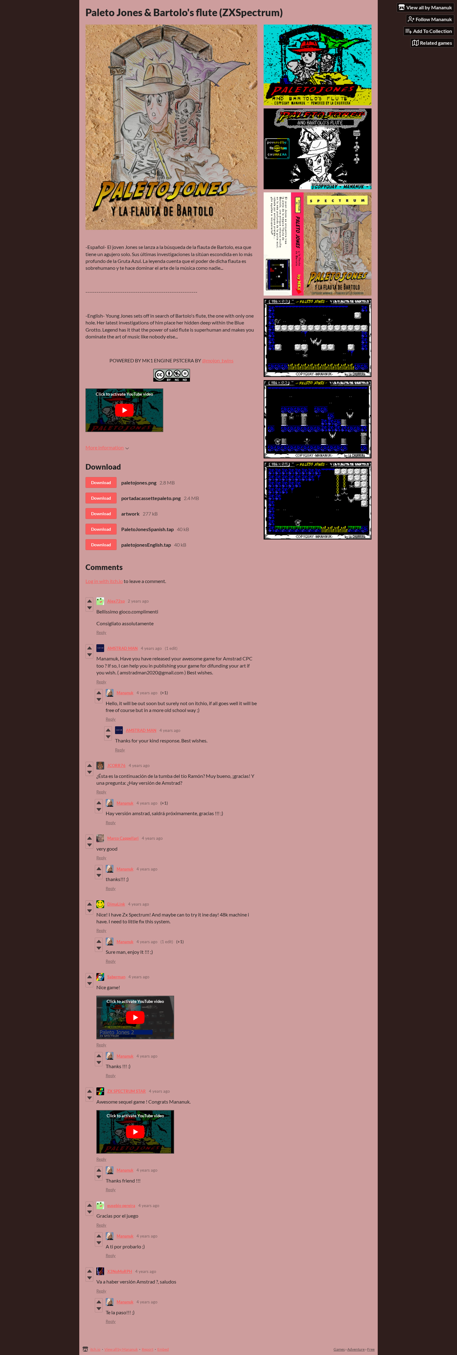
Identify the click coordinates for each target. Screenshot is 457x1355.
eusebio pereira (121, 1205)
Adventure (356, 1349)
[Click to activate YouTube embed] (124, 410)
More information (104, 447)
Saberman (116, 976)
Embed (163, 1349)
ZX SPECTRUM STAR (126, 1091)
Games (339, 1349)
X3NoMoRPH (119, 1271)
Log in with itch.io (104, 581)
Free (371, 1349)
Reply (101, 632)
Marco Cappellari (123, 838)
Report (147, 1349)
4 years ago (151, 648)
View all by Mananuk (121, 1349)
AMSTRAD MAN (122, 648)
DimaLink (116, 904)
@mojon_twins (217, 360)
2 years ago (138, 601)
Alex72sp (116, 601)
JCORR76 (116, 765)
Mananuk (125, 692)
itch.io (95, 1349)
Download (101, 482)
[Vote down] (89, 607)
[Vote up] (89, 601)
